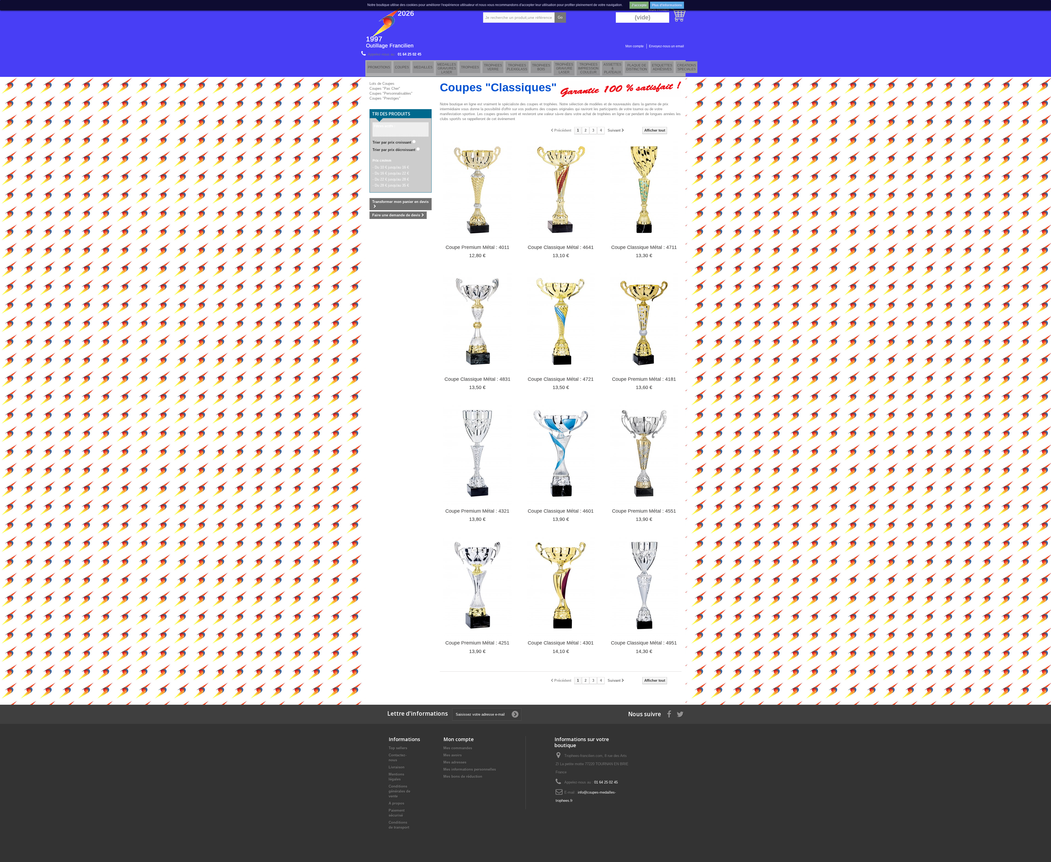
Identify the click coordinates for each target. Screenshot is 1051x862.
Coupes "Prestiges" (384, 98)
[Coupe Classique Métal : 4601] (560, 454)
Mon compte (634, 46)
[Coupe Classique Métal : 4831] (477, 323)
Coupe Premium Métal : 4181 (644, 379)
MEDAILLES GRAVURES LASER (446, 68)
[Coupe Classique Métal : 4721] (560, 323)
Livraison (397, 767)
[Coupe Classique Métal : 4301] (560, 586)
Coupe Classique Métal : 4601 (561, 511)
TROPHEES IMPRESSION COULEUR (588, 68)
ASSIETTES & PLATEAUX (612, 68)
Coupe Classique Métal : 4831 (477, 379)
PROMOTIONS (379, 67)
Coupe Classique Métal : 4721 (561, 379)
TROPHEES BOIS (541, 67)
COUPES (402, 67)
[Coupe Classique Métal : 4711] (644, 191)
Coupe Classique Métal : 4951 (644, 643)
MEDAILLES (423, 67)
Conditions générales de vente (399, 791)
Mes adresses (454, 762)
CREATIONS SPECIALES (686, 67)
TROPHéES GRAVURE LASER (564, 68)
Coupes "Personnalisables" (390, 93)
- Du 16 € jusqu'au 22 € (391, 173)
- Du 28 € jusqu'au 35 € (391, 185)
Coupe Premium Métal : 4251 (477, 643)
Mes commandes (457, 748)
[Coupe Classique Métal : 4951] (644, 586)
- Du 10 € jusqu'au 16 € (391, 167)
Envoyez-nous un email (666, 46)
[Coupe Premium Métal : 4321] (477, 454)
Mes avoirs (452, 755)
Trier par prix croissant (392, 142)
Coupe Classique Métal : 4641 (561, 247)
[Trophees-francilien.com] (416, 27)
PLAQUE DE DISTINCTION (636, 67)
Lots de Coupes (381, 84)
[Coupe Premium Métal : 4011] (477, 191)
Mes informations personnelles (469, 769)
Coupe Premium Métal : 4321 (477, 511)
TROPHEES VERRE (493, 67)
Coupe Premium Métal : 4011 (477, 247)
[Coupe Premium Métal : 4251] (477, 586)
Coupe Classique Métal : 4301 (561, 643)
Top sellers (398, 748)
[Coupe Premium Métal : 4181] (644, 323)
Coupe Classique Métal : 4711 (644, 247)
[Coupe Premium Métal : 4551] (644, 454)
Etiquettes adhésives (662, 67)
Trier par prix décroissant (394, 150)
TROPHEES (470, 67)
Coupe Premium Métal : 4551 (644, 511)
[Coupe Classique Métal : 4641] (560, 191)
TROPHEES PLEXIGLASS (517, 67)
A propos (396, 803)
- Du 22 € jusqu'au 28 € (391, 179)
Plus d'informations (667, 5)
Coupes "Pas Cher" (384, 88)
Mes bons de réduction (462, 776)
